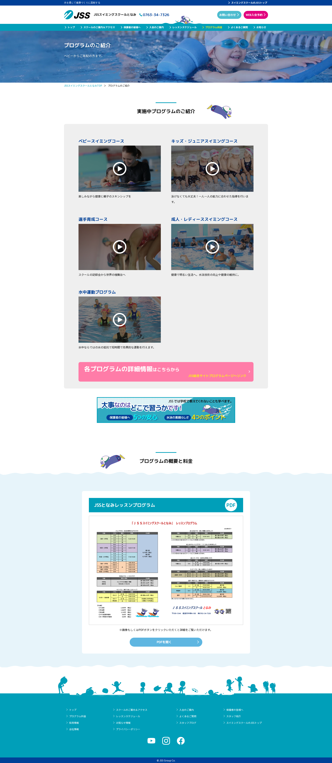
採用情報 (74, 722)
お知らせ (261, 27)
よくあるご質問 (239, 27)
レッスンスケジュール (184, 27)
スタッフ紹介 (233, 716)
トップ (71, 27)
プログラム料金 (213, 27)
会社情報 (74, 729)
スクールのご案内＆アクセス (99, 27)
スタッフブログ (187, 722)
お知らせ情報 (123, 722)
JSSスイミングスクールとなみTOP (83, 85)
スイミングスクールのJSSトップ (249, 2)
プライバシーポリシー (128, 729)
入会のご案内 (156, 27)
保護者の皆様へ (132, 27)
